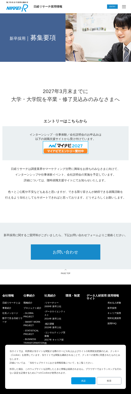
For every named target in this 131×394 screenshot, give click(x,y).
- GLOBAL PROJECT (28, 315)
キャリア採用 (114, 313)
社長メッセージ (10, 313)
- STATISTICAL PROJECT (31, 332)
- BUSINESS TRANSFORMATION (33, 341)
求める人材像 (114, 302)
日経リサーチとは (11, 302)
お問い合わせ (65, 252)
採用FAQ (112, 323)
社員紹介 (50, 295)
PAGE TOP (65, 273)
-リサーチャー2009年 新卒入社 (52, 304)
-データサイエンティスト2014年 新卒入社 (54, 315)
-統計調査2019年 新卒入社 (52, 325)
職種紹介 (27, 302)
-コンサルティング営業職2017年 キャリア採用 (54, 337)
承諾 (83, 380)
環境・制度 (73, 295)
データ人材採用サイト (97, 297)
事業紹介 (6, 308)
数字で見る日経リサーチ (12, 320)
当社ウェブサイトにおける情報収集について (52, 362)
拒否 (109, 380)
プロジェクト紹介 (32, 308)
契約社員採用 (114, 318)
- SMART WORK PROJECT (31, 324)
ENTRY (112, 6)
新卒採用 (112, 308)
